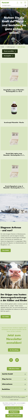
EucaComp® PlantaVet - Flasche (14, 122)
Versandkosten (22, 396)
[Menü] (25, 2)
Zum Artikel (5, 250)
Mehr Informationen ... (19, 404)
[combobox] (13, 6)
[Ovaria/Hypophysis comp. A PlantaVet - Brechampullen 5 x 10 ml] (14, 171)
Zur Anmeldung (14, 349)
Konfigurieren (14, 411)
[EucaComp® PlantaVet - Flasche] (14, 107)
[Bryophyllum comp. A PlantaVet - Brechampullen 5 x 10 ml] (14, 74)
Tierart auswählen (9, 51)
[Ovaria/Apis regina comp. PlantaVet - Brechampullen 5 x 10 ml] (14, 138)
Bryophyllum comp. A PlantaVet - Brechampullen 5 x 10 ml (14, 90)
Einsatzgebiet (8, 55)
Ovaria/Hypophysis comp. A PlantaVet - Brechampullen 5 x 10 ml (14, 187)
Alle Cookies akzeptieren (14, 415)
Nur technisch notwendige (14, 408)
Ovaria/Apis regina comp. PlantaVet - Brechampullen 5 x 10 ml (14, 154)
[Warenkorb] (21, 3)
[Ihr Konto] (17, 3)
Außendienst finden (14, 368)
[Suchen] (25, 6)
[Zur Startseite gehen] (7, 3)
